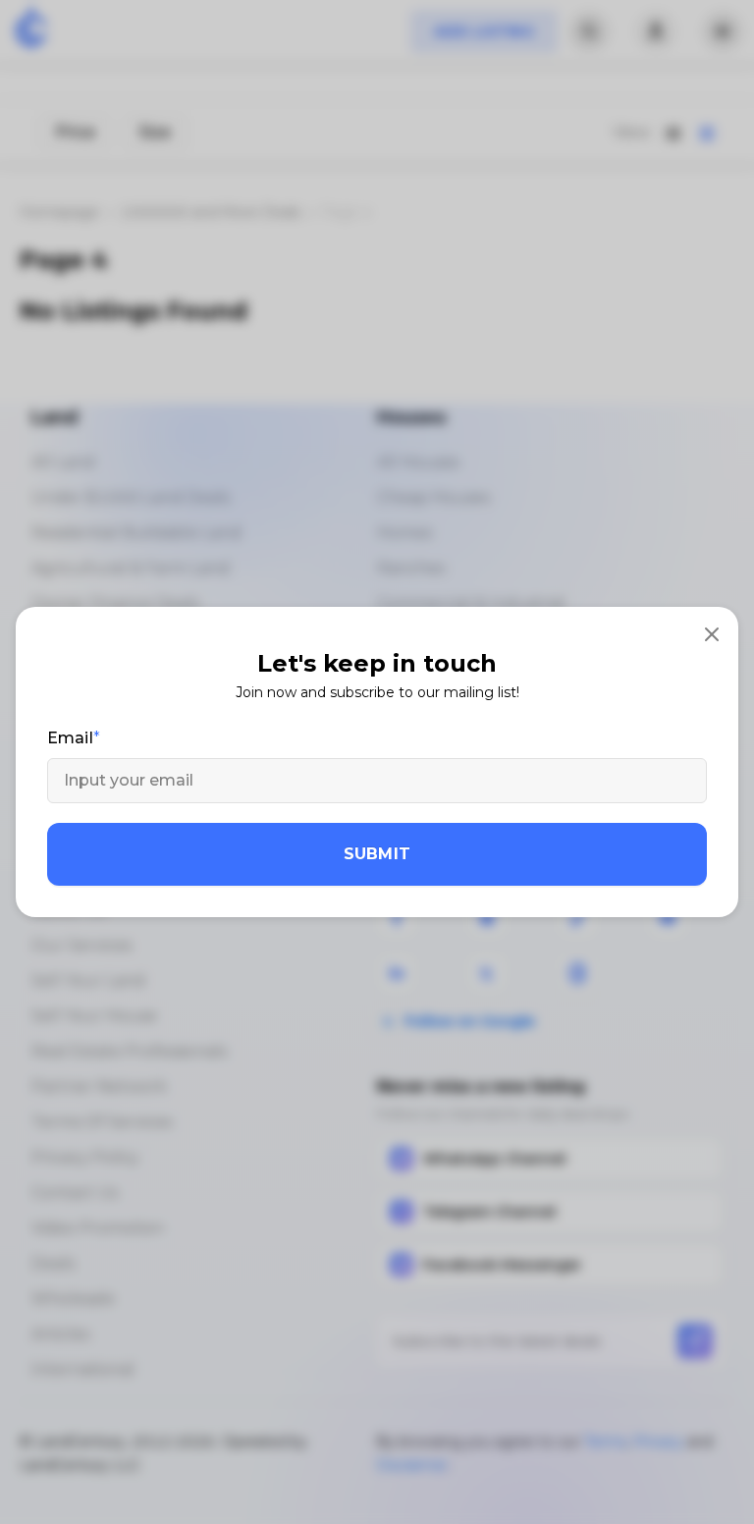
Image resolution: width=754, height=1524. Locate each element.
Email (70, 738)
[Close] (711, 633)
